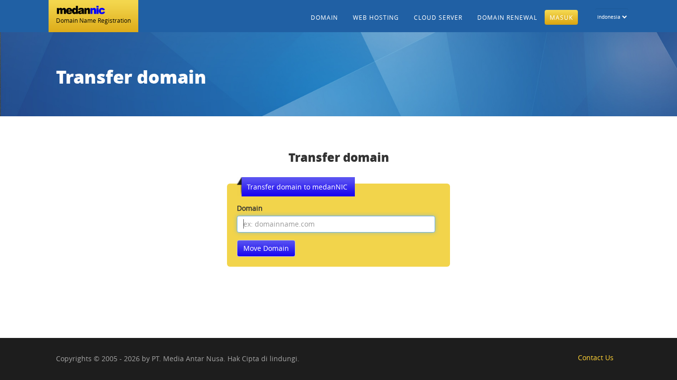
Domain (324, 17)
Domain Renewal (507, 17)
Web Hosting (376, 17)
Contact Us (596, 357)
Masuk (561, 17)
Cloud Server (438, 17)
